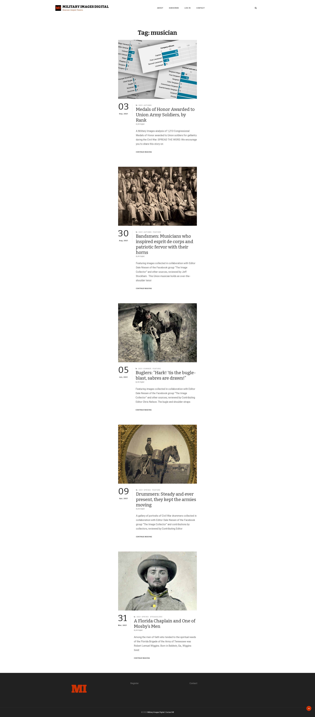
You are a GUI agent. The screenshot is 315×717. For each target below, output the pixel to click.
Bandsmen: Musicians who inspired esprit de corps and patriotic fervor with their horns (164, 244)
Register (134, 683)
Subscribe (174, 8)
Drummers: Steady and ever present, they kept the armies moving (166, 499)
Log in (188, 8)
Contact (200, 8)
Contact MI (169, 712)
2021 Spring (145, 490)
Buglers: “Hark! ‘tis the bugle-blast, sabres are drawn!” (166, 375)
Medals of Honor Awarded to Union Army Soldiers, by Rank (165, 115)
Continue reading (144, 152)
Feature (157, 232)
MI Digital (141, 124)
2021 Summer (144, 368)
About (160, 8)
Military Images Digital (86, 7)
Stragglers (156, 617)
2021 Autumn (145, 105)
